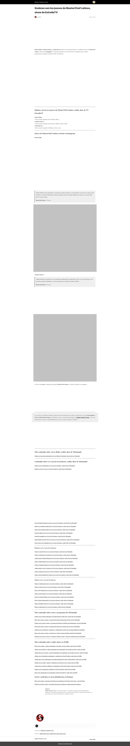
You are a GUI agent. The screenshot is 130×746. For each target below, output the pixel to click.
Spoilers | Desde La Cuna (83, 417)
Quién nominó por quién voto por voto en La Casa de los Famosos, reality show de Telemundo (57, 539)
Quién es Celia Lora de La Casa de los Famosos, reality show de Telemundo (53, 587)
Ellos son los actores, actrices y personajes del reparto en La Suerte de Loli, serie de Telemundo (57, 626)
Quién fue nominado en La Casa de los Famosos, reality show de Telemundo (53, 536)
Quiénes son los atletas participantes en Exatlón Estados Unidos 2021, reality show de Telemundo (58, 616)
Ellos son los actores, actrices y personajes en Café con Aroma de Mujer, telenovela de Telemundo (58, 633)
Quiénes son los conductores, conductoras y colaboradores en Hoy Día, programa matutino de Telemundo (60, 630)
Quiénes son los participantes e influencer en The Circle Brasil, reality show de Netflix (55, 669)
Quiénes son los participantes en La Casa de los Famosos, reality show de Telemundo (55, 465)
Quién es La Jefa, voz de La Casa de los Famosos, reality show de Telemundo (53, 469)
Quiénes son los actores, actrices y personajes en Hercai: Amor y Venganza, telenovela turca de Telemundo (60, 636)
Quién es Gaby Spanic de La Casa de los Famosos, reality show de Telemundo (53, 593)
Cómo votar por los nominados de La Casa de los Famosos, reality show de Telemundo (55, 543)
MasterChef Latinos (44, 733)
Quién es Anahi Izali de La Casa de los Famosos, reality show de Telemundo (53, 607)
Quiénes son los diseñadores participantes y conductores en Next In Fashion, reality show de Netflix (58, 656)
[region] (65, 68)
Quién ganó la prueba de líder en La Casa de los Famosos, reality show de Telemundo (55, 529)
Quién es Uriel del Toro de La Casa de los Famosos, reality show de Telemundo (53, 551)
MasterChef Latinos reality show (58, 733)
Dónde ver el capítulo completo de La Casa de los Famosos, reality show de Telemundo (55, 526)
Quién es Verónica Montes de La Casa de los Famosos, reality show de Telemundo (54, 597)
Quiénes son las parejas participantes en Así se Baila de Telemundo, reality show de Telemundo (57, 456)
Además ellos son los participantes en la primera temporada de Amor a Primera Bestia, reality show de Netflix (61, 659)
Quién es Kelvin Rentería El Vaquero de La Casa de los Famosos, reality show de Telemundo (57, 575)
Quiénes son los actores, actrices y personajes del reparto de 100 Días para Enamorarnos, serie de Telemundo (60, 623)
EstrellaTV (49, 51)
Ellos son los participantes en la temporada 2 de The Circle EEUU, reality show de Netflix (56, 672)
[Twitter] (36, 726)
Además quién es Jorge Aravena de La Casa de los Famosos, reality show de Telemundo (55, 568)
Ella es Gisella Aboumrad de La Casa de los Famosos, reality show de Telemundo (54, 600)
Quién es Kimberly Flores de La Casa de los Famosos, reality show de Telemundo (54, 603)
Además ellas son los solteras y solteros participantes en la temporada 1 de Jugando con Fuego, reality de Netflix (61, 653)
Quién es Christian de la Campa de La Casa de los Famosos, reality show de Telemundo (55, 555)
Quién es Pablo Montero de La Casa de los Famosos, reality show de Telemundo (54, 561)
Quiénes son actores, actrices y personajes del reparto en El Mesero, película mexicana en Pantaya (58, 684)
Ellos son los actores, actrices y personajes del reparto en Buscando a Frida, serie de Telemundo (57, 620)
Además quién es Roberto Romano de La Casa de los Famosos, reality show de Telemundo (56, 558)
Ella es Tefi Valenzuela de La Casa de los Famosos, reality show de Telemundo (53, 590)
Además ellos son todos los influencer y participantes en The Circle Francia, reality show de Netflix (58, 666)
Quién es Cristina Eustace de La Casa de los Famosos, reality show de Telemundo (54, 583)
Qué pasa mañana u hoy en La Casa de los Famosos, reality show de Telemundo (54, 533)
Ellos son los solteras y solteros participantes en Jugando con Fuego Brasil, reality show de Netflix (58, 646)
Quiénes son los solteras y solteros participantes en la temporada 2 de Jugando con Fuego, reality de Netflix (60, 649)
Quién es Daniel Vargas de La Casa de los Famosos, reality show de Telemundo (53, 571)
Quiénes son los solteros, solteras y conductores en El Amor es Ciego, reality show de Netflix (57, 662)
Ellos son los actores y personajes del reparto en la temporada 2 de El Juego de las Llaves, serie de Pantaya (60, 681)
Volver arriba (92, 739)
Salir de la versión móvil (65, 744)
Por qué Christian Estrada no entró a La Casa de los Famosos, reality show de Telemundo (56, 523)
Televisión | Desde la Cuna (47, 730)
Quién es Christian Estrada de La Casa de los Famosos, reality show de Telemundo (54, 565)
